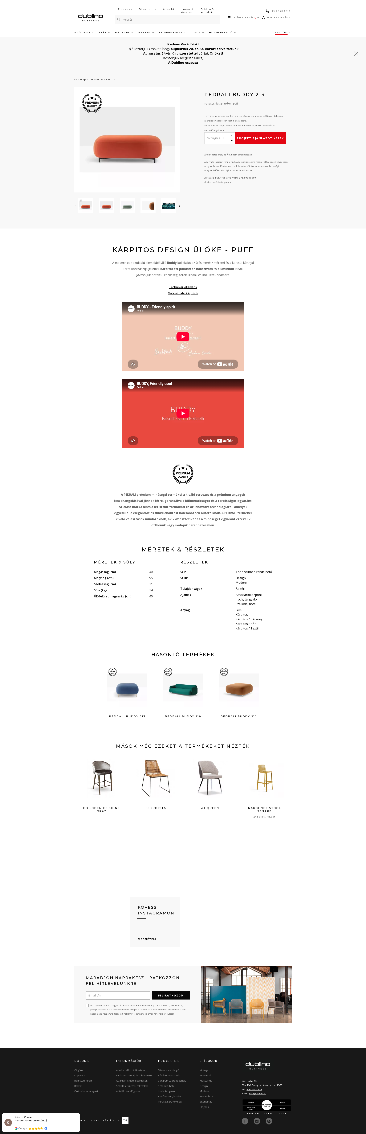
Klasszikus (206, 1080)
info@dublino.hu (257, 1093)
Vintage (204, 1070)
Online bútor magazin (86, 1091)
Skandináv (206, 1101)
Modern (204, 1091)
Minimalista (206, 1096)
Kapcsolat (168, 9)
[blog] (269, 1121)
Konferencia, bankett (170, 1096)
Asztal (145, 32)
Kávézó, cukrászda (169, 1075)
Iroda (196, 32)
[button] (80, 1113)
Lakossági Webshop (187, 10)
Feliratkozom (171, 995)
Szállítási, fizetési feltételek (132, 1086)
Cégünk (78, 1070)
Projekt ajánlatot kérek (260, 138)
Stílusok (83, 32)
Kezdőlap (80, 79)
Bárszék (123, 32)
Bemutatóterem (83, 1080)
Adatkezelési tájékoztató (130, 1070)
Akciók (282, 32)
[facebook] (245, 1121)
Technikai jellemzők (183, 287)
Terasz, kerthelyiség (169, 1101)
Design (204, 1086)
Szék (103, 32)
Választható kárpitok (183, 293)
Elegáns (204, 1107)
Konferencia (171, 32)
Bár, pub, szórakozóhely (172, 1080)
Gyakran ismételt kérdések (132, 1080)
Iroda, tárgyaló (166, 1091)
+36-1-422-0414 (254, 1089)
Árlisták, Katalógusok (128, 1091)
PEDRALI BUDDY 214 (102, 79)
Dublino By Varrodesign (208, 10)
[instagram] (257, 1121)
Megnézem (147, 939)
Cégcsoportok (147, 9)
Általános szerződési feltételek (134, 1075)
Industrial (205, 1075)
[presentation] (75, 206)
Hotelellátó (221, 32)
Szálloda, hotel (166, 1086)
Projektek (124, 9)
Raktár (78, 1086)
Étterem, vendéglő (168, 1070)
